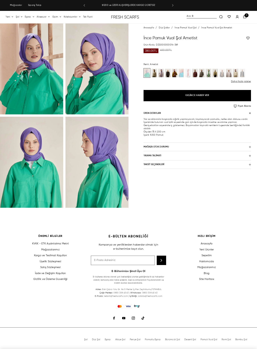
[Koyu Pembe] (181, 73)
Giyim (55, 17)
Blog (206, 273)
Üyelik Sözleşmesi (50, 261)
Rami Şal (226, 339)
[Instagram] (133, 318)
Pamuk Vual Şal (209, 339)
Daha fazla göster (241, 81)
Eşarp (28, 17)
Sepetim (206, 255)
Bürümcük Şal (172, 339)
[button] (84, 5)
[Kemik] (168, 73)
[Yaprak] (208, 73)
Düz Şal (96, 339)
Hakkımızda (206, 261)
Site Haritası (206, 279)
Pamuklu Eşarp (153, 339)
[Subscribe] (161, 260)
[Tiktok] (143, 318)
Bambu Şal (241, 339)
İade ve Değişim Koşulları (50, 273)
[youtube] (123, 318)
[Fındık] (222, 73)
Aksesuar (41, 17)
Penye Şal (135, 339)
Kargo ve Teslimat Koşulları (50, 255)
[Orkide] (161, 73)
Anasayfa (149, 28)
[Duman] (202, 73)
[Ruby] (174, 73)
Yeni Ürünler (206, 249)
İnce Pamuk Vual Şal (186, 28)
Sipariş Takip (34, 5)
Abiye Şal (120, 339)
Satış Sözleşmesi (50, 267)
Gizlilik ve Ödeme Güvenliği (50, 279)
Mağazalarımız (50, 249)
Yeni (8, 17)
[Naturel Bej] (242, 73)
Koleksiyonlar (70, 17)
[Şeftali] (188, 73)
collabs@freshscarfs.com (150, 296)
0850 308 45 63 (121, 293)
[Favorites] (229, 16)
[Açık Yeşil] (215, 73)
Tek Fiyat (88, 17)
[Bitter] (235, 73)
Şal (17, 17)
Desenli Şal (190, 339)
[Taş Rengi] (229, 73)
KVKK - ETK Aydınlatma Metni (50, 243)
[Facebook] (114, 318)
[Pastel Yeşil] (195, 73)
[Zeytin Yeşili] (154, 73)
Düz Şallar (164, 28)
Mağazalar (16, 5)
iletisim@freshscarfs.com (116, 296)
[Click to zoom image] (31, 68)
